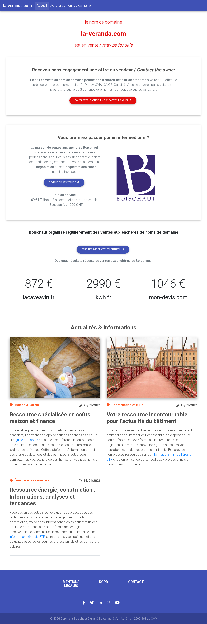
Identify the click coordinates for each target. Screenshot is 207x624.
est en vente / (104, 45)
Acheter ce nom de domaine (70, 5)
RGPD (103, 582)
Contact (136, 582)
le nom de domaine (103, 22)
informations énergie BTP (27, 537)
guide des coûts (26, 440)
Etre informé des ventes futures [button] (101, 249)
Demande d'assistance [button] (62, 182)
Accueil (43, 5)
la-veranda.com (103, 33)
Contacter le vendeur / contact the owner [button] (101, 100)
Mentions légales (71, 584)
